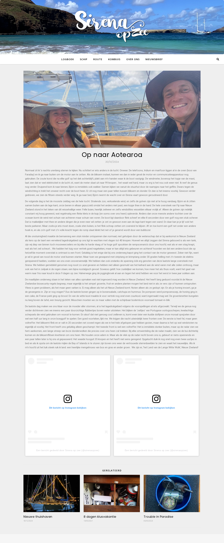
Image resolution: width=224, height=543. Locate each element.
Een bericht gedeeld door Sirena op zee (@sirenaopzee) (67, 450)
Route (97, 59)
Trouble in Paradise (158, 517)
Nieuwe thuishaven (37, 517)
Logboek (67, 59)
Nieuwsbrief (154, 59)
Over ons (133, 59)
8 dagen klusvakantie (100, 517)
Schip (83, 59)
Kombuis (114, 59)
